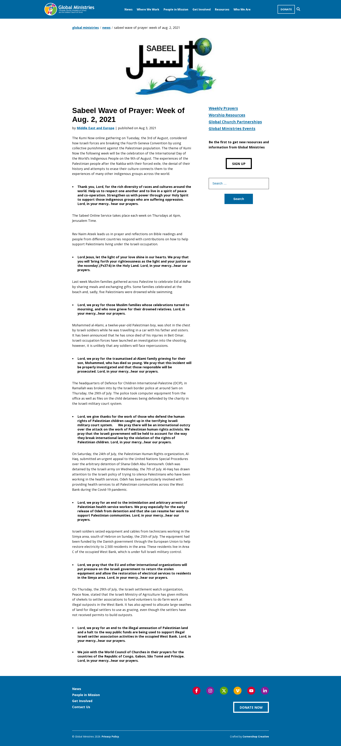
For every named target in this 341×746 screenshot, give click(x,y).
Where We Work (148, 9)
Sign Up (238, 164)
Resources (222, 9)
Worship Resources (227, 115)
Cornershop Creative (256, 736)
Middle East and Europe (95, 128)
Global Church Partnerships (235, 121)
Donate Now (251, 707)
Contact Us (81, 707)
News (128, 9)
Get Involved (202, 9)
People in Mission (176, 9)
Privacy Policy (110, 736)
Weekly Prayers (223, 108)
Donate (286, 9)
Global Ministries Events (232, 128)
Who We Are (242, 9)
